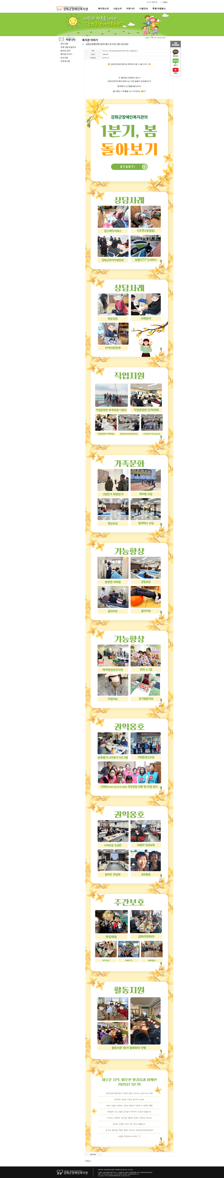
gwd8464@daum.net (133, 1174)
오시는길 (130, 1169)
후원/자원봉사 (159, 8)
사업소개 (117, 8)
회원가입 (154, 2)
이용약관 (100, 1169)
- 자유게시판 (65, 61)
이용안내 (143, 8)
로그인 (149, 2)
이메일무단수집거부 (121, 1169)
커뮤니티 (130, 8)
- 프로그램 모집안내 (68, 47)
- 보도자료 (64, 58)
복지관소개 (103, 8)
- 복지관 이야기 (66, 54)
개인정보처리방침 (109, 1169)
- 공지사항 (64, 44)
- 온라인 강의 (65, 51)
